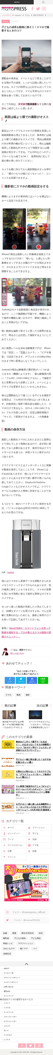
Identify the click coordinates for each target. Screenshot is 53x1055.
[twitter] (21, 680)
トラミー (7, 1003)
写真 (22, 352)
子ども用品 (36, 938)
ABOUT (6, 968)
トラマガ (7, 1007)
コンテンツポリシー (11, 982)
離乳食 (6, 938)
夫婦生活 (7, 954)
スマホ (8, 695)
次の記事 (42, 705)
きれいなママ (9, 949)
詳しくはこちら (17, 653)
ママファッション (25, 943)
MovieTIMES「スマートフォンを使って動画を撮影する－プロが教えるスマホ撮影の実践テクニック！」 (26, 632)
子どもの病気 (20, 938)
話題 (34, 851)
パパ (30, 87)
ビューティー (14, 833)
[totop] (26, 964)
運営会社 (7, 991)
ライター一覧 (8, 973)
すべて (11, 827)
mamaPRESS (6, 15)
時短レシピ (8, 943)
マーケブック (8, 1012)
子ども (27, 15)
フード (11, 839)
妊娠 (5, 933)
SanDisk (10, 572)
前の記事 (10, 705)
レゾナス (7, 1039)
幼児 (41, 933)
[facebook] (10, 680)
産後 (14, 933)
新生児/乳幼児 (38, 15)
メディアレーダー (10, 1017)
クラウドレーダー (10, 1021)
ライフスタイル (15, 845)
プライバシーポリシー (12, 977)
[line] (43, 680)
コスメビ (7, 1026)
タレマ (6, 1030)
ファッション (38, 827)
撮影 (28, 695)
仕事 (10, 851)
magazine (18, 15)
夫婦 (34, 839)
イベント (12, 857)
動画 (18, 695)
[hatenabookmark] (32, 680)
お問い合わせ (8, 987)
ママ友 (35, 845)
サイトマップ (8, 996)
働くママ (24, 949)
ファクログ (8, 1035)
